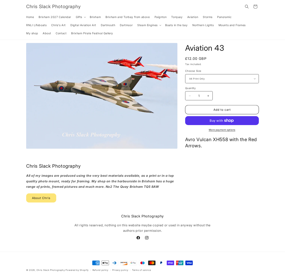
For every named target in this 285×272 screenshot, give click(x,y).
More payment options (222, 129)
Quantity (190, 88)
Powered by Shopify (77, 270)
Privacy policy (120, 270)
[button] (80, 17)
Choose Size (193, 70)
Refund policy (100, 270)
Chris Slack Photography (50, 270)
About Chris (41, 198)
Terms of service (141, 270)
